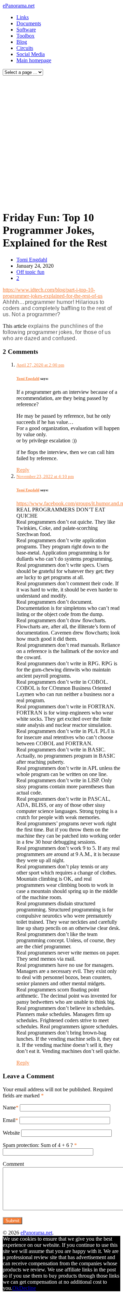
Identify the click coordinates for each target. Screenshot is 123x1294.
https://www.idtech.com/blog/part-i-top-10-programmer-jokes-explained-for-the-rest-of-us (52, 293)
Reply (22, 470)
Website (11, 1133)
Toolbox (25, 36)
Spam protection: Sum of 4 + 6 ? (38, 1145)
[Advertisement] (61, 141)
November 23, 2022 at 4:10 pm (45, 476)
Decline (27, 1288)
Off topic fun (30, 272)
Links (22, 17)
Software (26, 29)
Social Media (30, 54)
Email (9, 1120)
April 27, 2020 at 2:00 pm (40, 365)
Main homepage (33, 60)
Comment (13, 1164)
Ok (15, 1288)
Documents (28, 23)
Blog (21, 42)
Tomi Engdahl (31, 260)
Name (9, 1107)
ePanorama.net (19, 6)
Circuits (24, 48)
